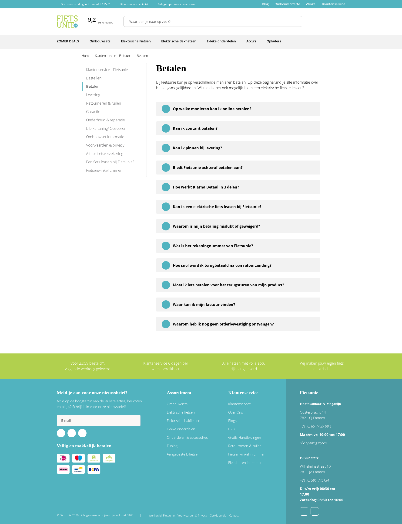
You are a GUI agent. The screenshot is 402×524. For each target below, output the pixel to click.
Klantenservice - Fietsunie (107, 69)
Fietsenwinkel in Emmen (246, 454)
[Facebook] (61, 433)
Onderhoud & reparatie (105, 120)
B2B (231, 429)
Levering (93, 94)
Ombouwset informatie (105, 136)
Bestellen (93, 78)
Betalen (93, 86)
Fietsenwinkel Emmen (104, 170)
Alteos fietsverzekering (104, 153)
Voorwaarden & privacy (105, 145)
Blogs (232, 420)
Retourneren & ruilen (103, 103)
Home (86, 55)
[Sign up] (135, 420)
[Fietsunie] (67, 21)
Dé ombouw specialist (134, 4)
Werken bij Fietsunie (162, 515)
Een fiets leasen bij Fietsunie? (110, 161)
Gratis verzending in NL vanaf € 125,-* (85, 4)
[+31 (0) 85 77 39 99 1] (315, 511)
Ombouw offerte (287, 4)
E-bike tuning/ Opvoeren (106, 128)
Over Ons (235, 412)
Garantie (93, 111)
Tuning (172, 445)
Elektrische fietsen (181, 412)
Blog (265, 4)
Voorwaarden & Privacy (192, 515)
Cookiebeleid (218, 515)
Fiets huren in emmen (245, 462)
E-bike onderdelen (181, 429)
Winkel (311, 4)
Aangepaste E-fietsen (183, 454)
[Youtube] (71, 433)
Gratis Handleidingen (244, 437)
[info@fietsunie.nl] (304, 511)
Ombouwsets (177, 403)
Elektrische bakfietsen (183, 420)
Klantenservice (333, 4)
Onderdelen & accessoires (187, 437)
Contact (234, 515)
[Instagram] (82, 433)
